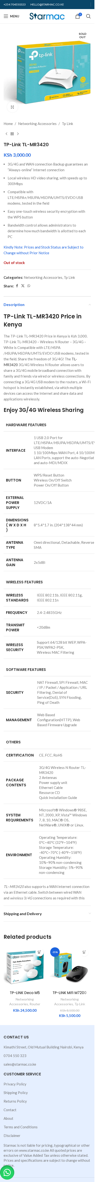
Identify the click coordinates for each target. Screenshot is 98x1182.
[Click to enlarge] (12, 107)
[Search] (88, 16)
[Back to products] (12, 134)
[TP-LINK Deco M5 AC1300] (25, 967)
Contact (10, 1110)
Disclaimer (12, 1135)
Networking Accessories (37, 123)
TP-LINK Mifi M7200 (70, 992)
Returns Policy (15, 1101)
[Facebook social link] (17, 286)
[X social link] (23, 286)
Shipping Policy (16, 1092)
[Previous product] (6, 134)
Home (8, 123)
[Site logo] (47, 16)
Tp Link (67, 123)
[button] (7, 1172)
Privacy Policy (15, 1084)
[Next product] (18, 134)
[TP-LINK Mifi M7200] (70, 967)
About (8, 1118)
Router (34, 1004)
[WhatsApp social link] (29, 286)
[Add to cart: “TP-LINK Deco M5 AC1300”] (39, 952)
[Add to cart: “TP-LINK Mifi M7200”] (84, 952)
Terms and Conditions (21, 1127)
